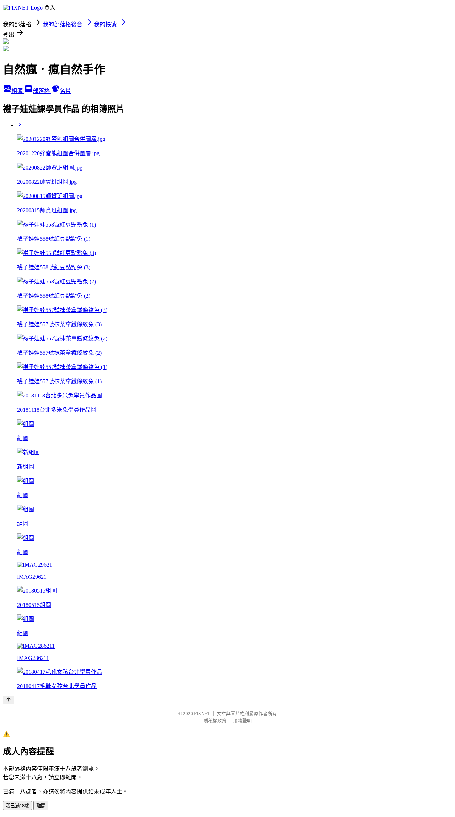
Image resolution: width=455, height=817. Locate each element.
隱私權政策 (214, 720)
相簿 (17, 91)
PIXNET (202, 713)
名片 (65, 91)
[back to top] (8, 700)
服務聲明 (242, 720)
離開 (41, 805)
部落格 (42, 91)
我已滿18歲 (17, 805)
